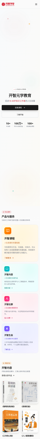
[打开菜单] (36, 4)
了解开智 (20, 114)
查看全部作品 (7, 375)
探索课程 (18, 107)
